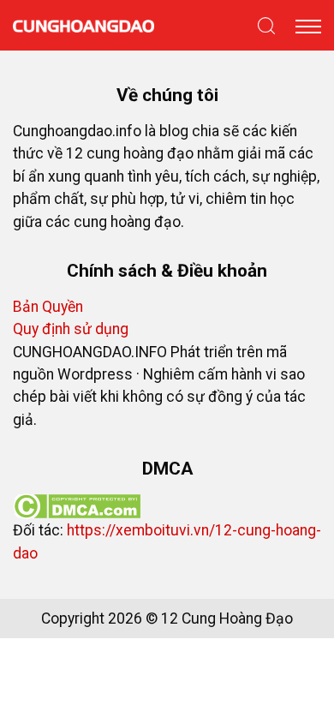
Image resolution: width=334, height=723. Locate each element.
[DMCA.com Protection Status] (76, 505)
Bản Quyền (48, 306)
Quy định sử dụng (70, 329)
